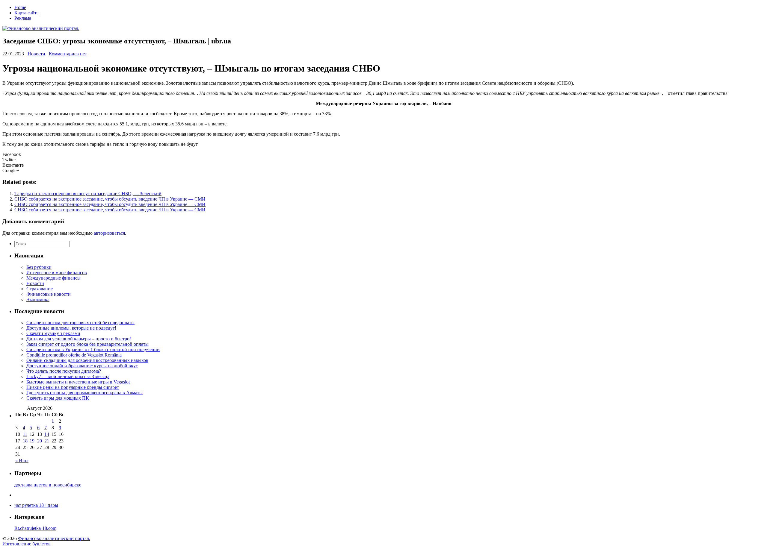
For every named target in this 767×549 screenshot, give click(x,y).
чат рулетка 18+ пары (36, 505)
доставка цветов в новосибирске (47, 484)
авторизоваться (109, 233)
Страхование (39, 288)
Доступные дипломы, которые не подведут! (71, 327)
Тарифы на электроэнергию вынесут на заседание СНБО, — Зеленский (87, 193)
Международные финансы (53, 277)
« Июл (21, 460)
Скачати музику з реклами (53, 333)
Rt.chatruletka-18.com (35, 528)
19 (32, 440)
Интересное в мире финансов (56, 272)
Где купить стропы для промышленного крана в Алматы (84, 392)
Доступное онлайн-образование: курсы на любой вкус (82, 365)
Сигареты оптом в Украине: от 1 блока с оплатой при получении (93, 349)
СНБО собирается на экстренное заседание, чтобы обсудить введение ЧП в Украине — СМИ (110, 198)
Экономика (37, 299)
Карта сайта (26, 12)
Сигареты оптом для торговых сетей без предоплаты (80, 322)
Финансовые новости (48, 294)
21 (46, 440)
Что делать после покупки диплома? (63, 371)
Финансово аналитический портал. (54, 538)
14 (46, 434)
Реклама (22, 18)
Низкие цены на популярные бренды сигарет (72, 387)
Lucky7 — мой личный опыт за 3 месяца (67, 376)
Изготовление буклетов (26, 543)
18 (25, 440)
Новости (36, 53)
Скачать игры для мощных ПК (57, 398)
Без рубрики (39, 267)
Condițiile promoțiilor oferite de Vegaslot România (74, 354)
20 (39, 440)
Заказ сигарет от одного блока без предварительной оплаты (87, 344)
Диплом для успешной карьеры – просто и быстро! (78, 338)
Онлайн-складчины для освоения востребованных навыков (87, 360)
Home (20, 7)
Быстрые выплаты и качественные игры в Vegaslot (78, 381)
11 (25, 434)
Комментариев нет (68, 53)
